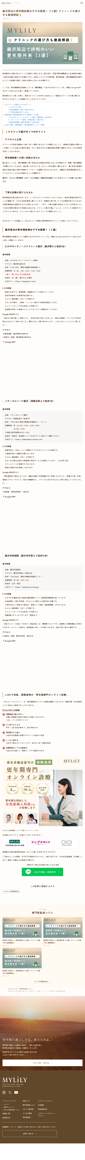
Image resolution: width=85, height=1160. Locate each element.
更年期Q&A (6, 1118)
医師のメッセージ (9, 1107)
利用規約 (41, 1105)
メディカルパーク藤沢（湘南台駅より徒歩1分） (27, 119)
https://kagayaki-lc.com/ (25, 281)
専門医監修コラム (26, 989)
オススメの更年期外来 (11, 891)
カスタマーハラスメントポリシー (46, 1114)
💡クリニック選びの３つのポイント (18, 104)
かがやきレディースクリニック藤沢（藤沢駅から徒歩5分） (31, 117)
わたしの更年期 (28, 1109)
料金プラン (26, 1101)
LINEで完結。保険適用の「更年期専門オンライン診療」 (25, 125)
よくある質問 (27, 1113)
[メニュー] (81, 3)
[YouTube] (16, 1092)
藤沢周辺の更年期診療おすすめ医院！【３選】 (22, 114)
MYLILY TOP (13, 989)
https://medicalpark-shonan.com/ (29, 439)
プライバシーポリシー (45, 1101)
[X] (10, 1092)
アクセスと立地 (15, 107)
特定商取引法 (42, 1109)
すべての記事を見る (41, 981)
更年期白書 (26, 1117)
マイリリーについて (9, 1101)
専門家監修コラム (29, 1105)
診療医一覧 (6, 1113)
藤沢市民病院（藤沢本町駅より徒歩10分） (25, 122)
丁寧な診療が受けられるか (19, 112)
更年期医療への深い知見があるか (22, 109)
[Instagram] (3, 1092)
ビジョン (6, 1104)
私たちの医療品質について (11, 1110)
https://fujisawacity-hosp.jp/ (27, 587)
